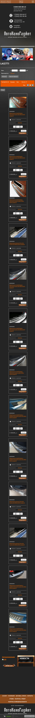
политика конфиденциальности (17, 702)
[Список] (28, 85)
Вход (21, 1)
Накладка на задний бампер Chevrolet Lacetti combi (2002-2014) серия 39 (16, 373)
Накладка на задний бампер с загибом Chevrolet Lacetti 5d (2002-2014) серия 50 (17, 460)
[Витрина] (30, 85)
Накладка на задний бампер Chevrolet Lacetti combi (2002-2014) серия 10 (16, 201)
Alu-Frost (12, 73)
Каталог (3, 1)
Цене (18, 82)
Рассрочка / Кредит (20, 699)
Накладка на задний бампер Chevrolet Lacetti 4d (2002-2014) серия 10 (17, 114)
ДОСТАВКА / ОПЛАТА (21, 696)
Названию (12, 82)
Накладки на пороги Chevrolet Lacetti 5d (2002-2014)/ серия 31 (17, 502)
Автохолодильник (8, 657)
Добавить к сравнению (16, 119)
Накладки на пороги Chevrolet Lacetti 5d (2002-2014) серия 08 (17, 243)
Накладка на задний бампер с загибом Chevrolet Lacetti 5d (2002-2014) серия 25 (17, 587)
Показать (4, 76)
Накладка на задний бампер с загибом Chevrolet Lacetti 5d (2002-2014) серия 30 (17, 630)
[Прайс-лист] (33, 85)
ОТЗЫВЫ (11, 699)
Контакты (30, 696)
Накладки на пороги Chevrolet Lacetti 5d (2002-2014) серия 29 (17, 544)
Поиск (8, 1)
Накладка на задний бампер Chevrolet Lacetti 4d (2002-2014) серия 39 (17, 286)
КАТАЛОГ (4, 696)
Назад (2, 90)
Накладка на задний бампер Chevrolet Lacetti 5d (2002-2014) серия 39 (17, 330)
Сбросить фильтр (13, 76)
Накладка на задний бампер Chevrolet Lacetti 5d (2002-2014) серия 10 (17, 158)
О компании (11, 696)
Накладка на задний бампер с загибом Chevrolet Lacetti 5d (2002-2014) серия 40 (17, 416)
